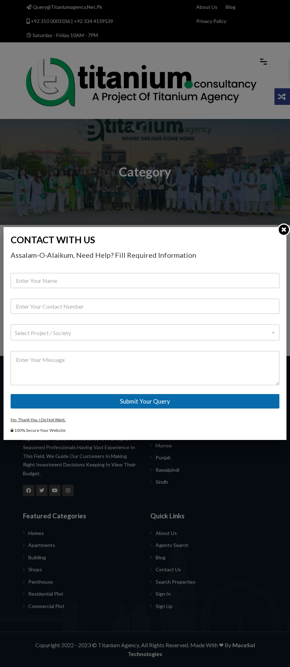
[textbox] (143, 333)
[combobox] (145, 332)
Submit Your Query (145, 401)
